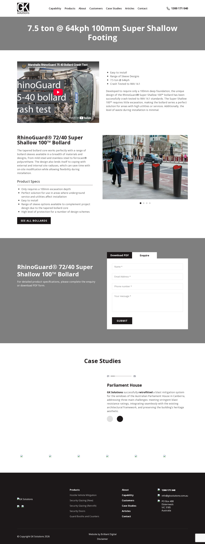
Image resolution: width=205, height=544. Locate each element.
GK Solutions (115, 392)
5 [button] (129, 378)
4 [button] (150, 203)
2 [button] (143, 203)
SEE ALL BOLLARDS (34, 220)
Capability (55, 8)
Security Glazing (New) (81, 500)
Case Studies (114, 8)
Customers (96, 8)
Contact (142, 8)
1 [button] (140, 203)
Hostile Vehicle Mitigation (83, 495)
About (82, 8)
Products (70, 8)
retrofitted (146, 392)
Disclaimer (102, 539)
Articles (129, 8)
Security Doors (77, 511)
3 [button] (147, 203)
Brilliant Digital (108, 534)
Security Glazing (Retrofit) (83, 505)
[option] (145, 167)
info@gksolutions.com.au (175, 495)
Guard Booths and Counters (84, 516)
